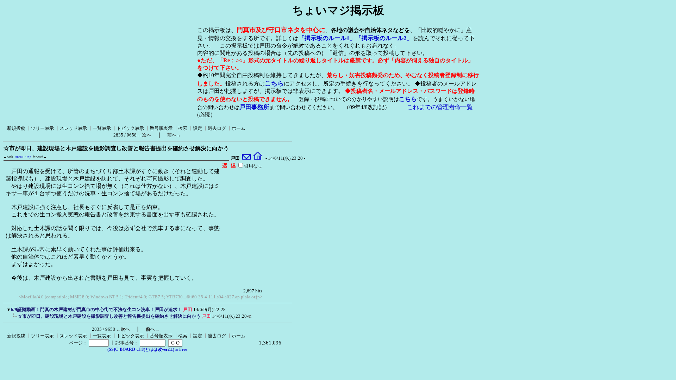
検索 (182, 128)
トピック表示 (130, 128)
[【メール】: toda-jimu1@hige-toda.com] (246, 158)
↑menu (19, 157)
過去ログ (217, 128)
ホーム (238, 128)
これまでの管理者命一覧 (440, 107)
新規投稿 (16, 128)
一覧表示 (102, 128)
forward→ (39, 157)
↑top (28, 157)
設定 (197, 128)
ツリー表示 (42, 128)
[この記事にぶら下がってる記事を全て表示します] (14, 318)
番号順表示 (161, 128)
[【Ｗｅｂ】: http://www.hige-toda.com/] (257, 158)
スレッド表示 (73, 128)
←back (8, 157)
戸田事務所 (254, 107)
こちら (274, 83)
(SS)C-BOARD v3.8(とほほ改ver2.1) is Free (147, 349)
